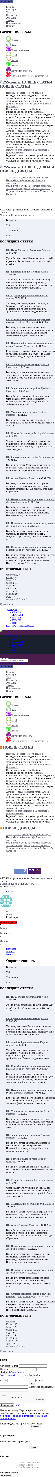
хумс (8, 596)
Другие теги (6, 604)
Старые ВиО (12, 15)
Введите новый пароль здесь (15, 1441)
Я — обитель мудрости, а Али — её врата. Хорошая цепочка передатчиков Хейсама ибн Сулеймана (30, 191)
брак (8, 580)
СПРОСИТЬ (6, 1)
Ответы (10, 954)
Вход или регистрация (11, 663)
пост (8, 588)
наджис (10, 593)
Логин (3, 1380)
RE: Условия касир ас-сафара (22, 364)
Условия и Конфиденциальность (17, 215)
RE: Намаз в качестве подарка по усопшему (30, 499)
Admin (45, 250)
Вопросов (11, 949)
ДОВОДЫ (11, 609)
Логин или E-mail (9, 1366)
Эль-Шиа (11, 17)
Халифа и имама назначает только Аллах (27, 131)
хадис (9, 583)
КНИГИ (16, 620)
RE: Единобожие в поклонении (23, 271)
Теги (8, 12)
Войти (18, 1405)
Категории (11, 9)
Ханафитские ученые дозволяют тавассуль (28, 177)
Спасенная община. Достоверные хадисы (27, 120)
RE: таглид (12, 478)
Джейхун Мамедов (25, 322)
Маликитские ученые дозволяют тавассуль (28, 185)
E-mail (39, 1380)
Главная (10, 7)
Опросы (10, 951)
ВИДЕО (16, 617)
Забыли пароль (16, 1372)
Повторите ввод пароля (41, 1387)
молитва (10, 574)
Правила (10, 26)
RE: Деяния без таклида (19, 433)
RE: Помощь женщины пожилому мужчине (30, 523)
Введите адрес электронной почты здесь (21, 1423)
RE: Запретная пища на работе (23, 388)
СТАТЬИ (17, 612)
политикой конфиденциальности (17, 1415)
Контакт (10, 891)
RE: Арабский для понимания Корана (27, 295)
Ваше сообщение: (9, 1472)
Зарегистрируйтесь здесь (13, 1375)
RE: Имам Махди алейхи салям (23, 250)
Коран (9, 577)
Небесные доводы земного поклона (24, 92)
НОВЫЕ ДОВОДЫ (16, 171)
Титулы (10, 20)
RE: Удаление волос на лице (21, 412)
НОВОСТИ (18, 623)
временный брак (14, 599)
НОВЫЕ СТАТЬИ (15, 86)
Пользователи (13, 23)
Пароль (4, 1369)
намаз (9, 591)
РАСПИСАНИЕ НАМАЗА (20, 625)
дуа (8, 585)
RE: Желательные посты (20, 457)
